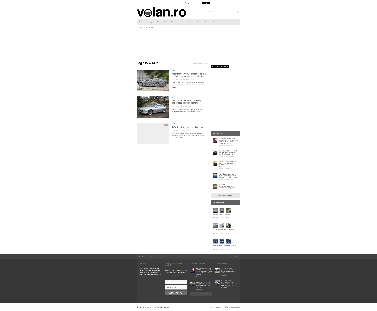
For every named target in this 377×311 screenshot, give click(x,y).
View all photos (225, 217)
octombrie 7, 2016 (188, 79)
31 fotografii (217, 249)
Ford (191, 22)
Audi (158, 22)
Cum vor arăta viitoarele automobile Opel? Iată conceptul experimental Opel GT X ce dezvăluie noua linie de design (228, 164)
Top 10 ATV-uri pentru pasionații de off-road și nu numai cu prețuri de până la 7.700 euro (228, 271)
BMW (165, 22)
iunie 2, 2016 (187, 106)
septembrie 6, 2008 (189, 130)
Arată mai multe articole (225, 195)
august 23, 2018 (230, 156)
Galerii (141, 27)
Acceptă (205, 3)
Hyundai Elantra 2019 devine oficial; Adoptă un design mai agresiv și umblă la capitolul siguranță (228, 152)
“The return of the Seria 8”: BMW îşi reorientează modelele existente (186, 101)
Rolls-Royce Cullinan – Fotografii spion (221, 214)
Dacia (140, 22)
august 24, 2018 (230, 145)
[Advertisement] (188, 46)
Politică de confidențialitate (232, 307)
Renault (199, 22)
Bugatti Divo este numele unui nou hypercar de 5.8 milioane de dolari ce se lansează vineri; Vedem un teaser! (228, 175)
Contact (218, 307)
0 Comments (175, 79)
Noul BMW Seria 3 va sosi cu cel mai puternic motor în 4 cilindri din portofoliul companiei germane (228, 186)
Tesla (185, 22)
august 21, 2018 (230, 179)
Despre (211, 307)
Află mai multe (215, 3)
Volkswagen (149, 22)
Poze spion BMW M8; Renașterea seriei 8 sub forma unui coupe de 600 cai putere (189, 75)
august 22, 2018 (230, 168)
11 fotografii (216, 217)
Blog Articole (149, 27)
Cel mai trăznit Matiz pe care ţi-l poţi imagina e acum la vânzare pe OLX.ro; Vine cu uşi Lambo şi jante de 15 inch (229, 283)
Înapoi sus (235, 257)
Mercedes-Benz (175, 22)
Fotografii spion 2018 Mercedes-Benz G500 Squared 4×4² (225, 246)
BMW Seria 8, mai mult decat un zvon (187, 127)
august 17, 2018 (230, 190)
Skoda (207, 22)
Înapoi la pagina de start (199, 63)
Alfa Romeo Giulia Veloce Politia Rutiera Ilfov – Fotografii (223, 230)
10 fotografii (217, 233)
